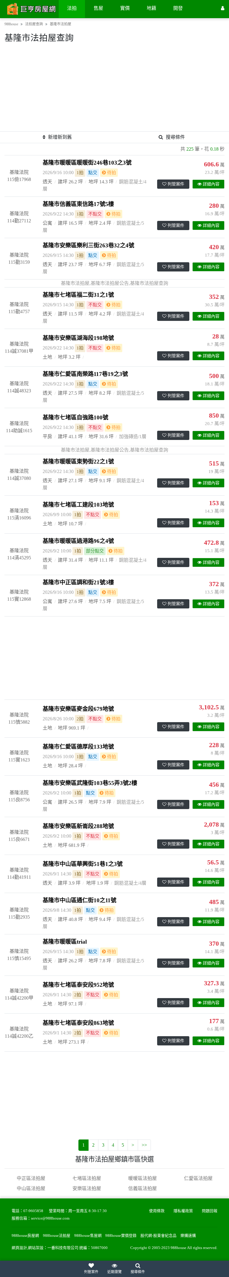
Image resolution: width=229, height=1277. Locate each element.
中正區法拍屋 (31, 1178)
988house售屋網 (88, 1236)
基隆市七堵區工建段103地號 (78, 505)
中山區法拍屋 (31, 1188)
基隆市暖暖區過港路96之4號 (78, 541)
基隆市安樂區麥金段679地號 (78, 709)
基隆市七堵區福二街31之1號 (78, 295)
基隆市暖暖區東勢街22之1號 (78, 461)
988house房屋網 (25, 1236)
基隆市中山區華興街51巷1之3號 (83, 864)
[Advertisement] (114, 89)
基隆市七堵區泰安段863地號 (78, 1023)
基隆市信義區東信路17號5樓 (78, 204)
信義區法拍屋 (142, 1188)
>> (144, 1145)
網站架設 (36, 1248)
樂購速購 (188, 1236)
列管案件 (176, 184)
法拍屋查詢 (34, 24)
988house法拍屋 (56, 1236)
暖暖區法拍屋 (142, 1178)
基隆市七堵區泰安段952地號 (78, 985)
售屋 (98, 8)
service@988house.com (50, 1218)
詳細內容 (211, 184)
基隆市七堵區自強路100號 (75, 417)
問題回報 (209, 1211)
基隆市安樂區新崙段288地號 (78, 826)
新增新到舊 (60, 137)
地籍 (151, 8)
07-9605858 (33, 1211)
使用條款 (157, 1211)
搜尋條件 (175, 137)
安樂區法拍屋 (86, 1188)
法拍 (72, 8)
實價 (125, 8)
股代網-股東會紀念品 (158, 1236)
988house (11, 24)
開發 (178, 8)
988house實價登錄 (121, 1236)
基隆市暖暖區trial (65, 942)
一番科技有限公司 (62, 1248)
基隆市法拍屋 (60, 24)
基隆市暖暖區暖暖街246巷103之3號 (87, 163)
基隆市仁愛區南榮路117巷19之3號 (85, 374)
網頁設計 (19, 1248)
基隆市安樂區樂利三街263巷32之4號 (88, 245)
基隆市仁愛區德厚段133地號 (78, 747)
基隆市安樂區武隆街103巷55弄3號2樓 (90, 783)
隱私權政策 (183, 1211)
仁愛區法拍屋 (198, 1178)
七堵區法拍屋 (86, 1178)
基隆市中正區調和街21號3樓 (78, 582)
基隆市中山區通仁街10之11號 (79, 900)
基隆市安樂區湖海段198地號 (78, 338)
